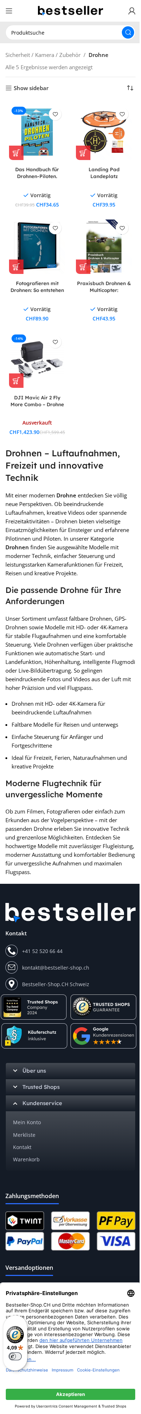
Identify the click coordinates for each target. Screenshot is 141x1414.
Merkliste (24, 1134)
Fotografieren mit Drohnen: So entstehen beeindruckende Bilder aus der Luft (37, 293)
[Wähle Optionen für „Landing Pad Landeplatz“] (83, 153)
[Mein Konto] (132, 11)
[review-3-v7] (103, 1036)
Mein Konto (27, 1122)
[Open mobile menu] (9, 11)
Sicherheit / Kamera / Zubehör (43, 54)
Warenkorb (26, 1159)
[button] (16, 153)
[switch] (15, 1356)
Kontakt (22, 1147)
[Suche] (128, 32)
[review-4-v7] (103, 1007)
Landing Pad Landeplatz (104, 172)
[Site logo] (70, 10)
